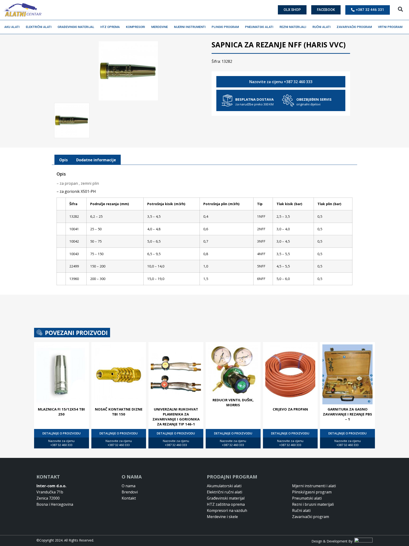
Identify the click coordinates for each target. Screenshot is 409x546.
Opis (63, 159)
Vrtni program (390, 27)
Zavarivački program (354, 27)
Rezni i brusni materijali (313, 504)
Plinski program (225, 27)
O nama (128, 485)
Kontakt (129, 498)
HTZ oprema (110, 27)
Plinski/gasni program (312, 492)
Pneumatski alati (259, 27)
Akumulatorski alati (224, 485)
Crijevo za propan (290, 409)
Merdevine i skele (222, 516)
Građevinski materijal (76, 27)
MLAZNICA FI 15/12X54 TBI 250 (61, 411)
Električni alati (39, 27)
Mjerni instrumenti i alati (314, 485)
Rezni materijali (293, 27)
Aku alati (12, 27)
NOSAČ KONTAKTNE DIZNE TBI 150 (118, 411)
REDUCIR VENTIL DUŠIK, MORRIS (233, 402)
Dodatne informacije (96, 159)
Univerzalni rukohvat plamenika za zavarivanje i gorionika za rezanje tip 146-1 (176, 416)
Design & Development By (332, 541)
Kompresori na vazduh (227, 510)
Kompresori (135, 27)
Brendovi (130, 492)
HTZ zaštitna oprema (226, 504)
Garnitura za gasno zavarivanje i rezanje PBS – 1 (347, 414)
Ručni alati (321, 27)
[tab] (63, 160)
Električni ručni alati (224, 492)
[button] (400, 9)
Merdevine (159, 27)
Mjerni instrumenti (190, 27)
